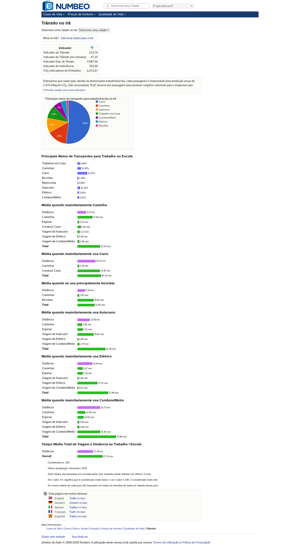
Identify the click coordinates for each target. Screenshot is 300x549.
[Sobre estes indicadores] (92, 48)
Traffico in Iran (78, 507)
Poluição (94, 528)
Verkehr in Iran (78, 502)
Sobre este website (53, 536)
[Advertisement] (232, 40)
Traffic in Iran (77, 498)
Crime (67, 528)
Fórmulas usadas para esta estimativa (64, 90)
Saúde (84, 528)
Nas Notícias (80, 536)
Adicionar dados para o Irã (77, 38)
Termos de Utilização (166, 542)
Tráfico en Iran (78, 516)
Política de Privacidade (196, 542)
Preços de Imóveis (80, 14)
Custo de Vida (52, 14)
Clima (75, 528)
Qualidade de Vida (111, 14)
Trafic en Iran (77, 511)
